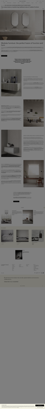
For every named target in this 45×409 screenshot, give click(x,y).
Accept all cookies (40, 405)
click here (18, 407)
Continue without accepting (40, 407)
